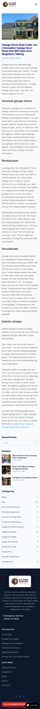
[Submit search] (36, 443)
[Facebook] (16, 697)
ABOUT (5, 681)
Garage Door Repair (10, 639)
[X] (24, 697)
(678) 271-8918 (11, 619)
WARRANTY (7, 672)
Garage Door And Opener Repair (16, 657)
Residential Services (10, 652)
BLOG (4, 676)
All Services (7, 634)
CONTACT (6, 685)
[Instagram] (20, 697)
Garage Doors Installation (12, 643)
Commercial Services (11, 648)
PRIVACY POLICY (9, 668)
